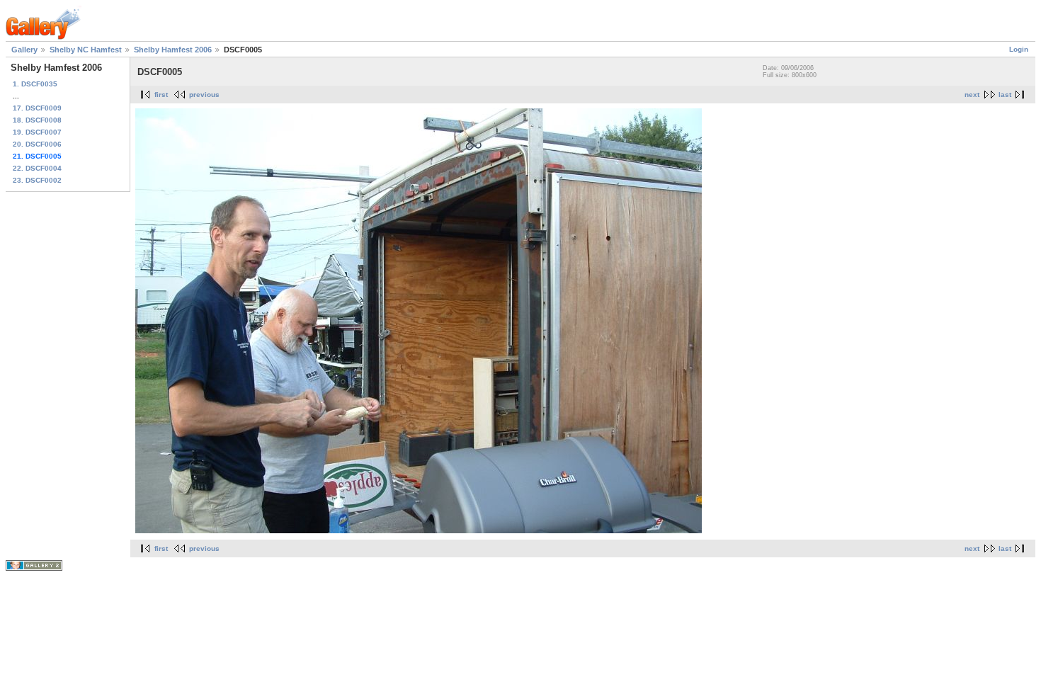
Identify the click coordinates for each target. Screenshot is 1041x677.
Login (1018, 49)
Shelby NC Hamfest (86, 49)
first (161, 94)
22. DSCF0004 (37, 168)
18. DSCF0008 (37, 120)
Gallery (24, 49)
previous (204, 94)
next (972, 94)
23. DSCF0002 (37, 180)
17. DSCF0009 (37, 108)
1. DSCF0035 (35, 84)
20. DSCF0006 (37, 144)
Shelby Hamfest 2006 (173, 49)
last (1005, 94)
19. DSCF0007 (37, 132)
